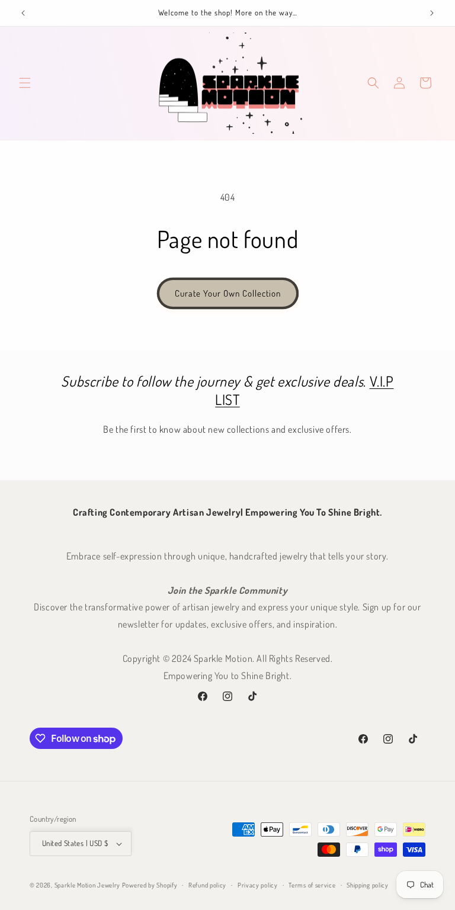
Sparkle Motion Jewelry (87, 885)
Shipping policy (368, 885)
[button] (25, 83)
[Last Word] (23, 13)
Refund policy (207, 885)
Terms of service (312, 885)
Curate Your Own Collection (228, 293)
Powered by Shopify (150, 885)
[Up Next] (432, 13)
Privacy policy (258, 885)
